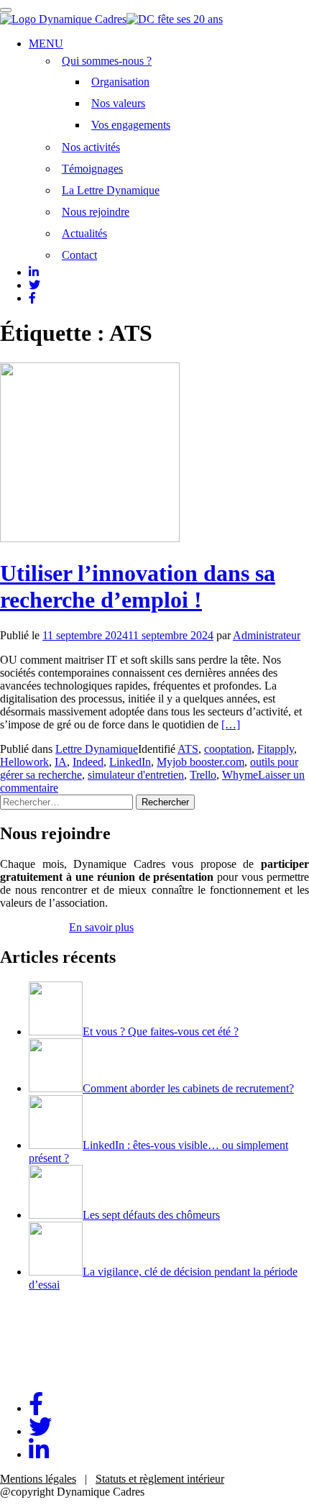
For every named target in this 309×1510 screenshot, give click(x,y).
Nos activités (91, 147)
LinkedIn (130, 762)
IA (61, 762)
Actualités (84, 233)
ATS (187, 749)
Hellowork (24, 762)
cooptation (228, 749)
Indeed (88, 762)
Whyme (240, 775)
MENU (46, 43)
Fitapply (275, 749)
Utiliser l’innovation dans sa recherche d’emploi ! (137, 586)
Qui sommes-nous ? (107, 61)
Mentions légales (38, 1479)
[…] (230, 724)
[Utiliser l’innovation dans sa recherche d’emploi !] (90, 538)
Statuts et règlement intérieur (160, 1479)
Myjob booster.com (200, 762)
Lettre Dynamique (96, 749)
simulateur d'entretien (136, 775)
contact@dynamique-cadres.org (72, 1374)
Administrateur (266, 635)
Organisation (120, 82)
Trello (203, 775)
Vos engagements (130, 125)
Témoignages (92, 169)
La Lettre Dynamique (111, 190)
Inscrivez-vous (33, 927)
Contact (79, 255)
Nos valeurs (118, 103)
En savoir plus (101, 927)
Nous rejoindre (95, 212)
